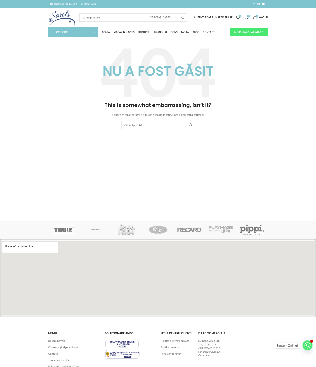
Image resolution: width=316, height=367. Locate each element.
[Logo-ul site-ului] (62, 17)
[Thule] (64, 230)
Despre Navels (56, 340)
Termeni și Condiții (58, 359)
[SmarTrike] (95, 230)
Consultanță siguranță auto (64, 347)
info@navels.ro (88, 3)
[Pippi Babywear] (252, 230)
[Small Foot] (126, 230)
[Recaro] (189, 230)
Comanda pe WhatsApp (249, 31)
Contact (53, 353)
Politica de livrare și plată (175, 340)
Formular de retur (171, 353)
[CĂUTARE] (183, 17)
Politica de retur (170, 347)
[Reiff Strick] (158, 230)
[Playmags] (220, 230)
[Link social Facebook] (254, 3)
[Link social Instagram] (258, 3)
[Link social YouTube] (263, 3)
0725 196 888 (70, 3)
